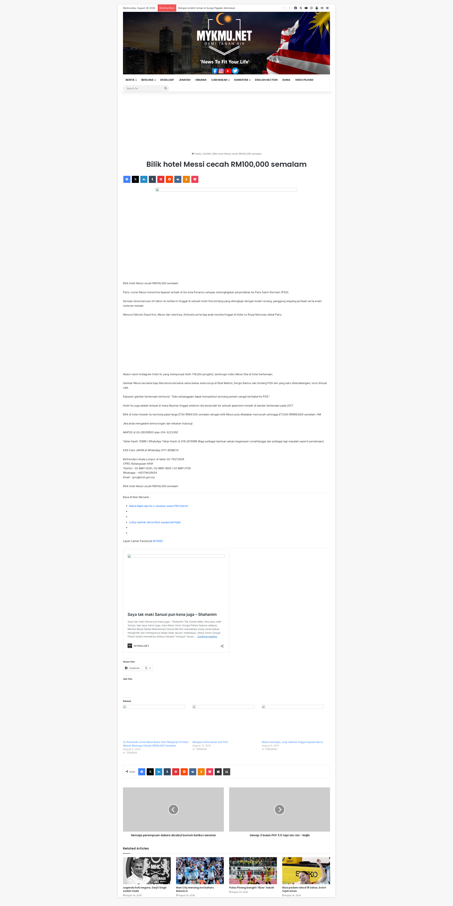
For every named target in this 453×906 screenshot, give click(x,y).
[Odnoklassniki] (186, 179)
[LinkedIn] (143, 179)
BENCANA (147, 79)
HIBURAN (200, 79)
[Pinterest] (160, 179)
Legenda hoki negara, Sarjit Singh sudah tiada (145, 889)
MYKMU (158, 541)
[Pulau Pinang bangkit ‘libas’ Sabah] (253, 870)
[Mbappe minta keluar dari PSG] (226, 722)
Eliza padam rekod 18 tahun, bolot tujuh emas (304, 889)
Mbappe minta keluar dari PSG (210, 741)
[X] (135, 179)
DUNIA (286, 79)
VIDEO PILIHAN (304, 79)
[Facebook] (126, 179)
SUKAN (207, 153)
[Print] (226, 771)
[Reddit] (169, 179)
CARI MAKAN (219, 79)
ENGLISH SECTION (266, 79)
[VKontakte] (177, 179)
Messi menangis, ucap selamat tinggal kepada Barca (292, 741)
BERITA (130, 79)
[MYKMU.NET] (226, 43)
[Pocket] (194, 179)
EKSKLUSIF (167, 79)
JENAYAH (184, 79)
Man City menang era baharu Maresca (195, 889)
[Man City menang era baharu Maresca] (200, 870)
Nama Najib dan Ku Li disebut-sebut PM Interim (158, 506)
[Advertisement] (226, 122)
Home (197, 153)
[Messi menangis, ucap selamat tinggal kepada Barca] (295, 722)
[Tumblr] (152, 179)
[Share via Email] (218, 771)
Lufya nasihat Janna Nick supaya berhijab (154, 522)
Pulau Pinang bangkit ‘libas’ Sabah (251, 887)
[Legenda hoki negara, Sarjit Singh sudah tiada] (147, 870)
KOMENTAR (241, 79)
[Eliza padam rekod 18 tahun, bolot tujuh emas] (306, 870)
